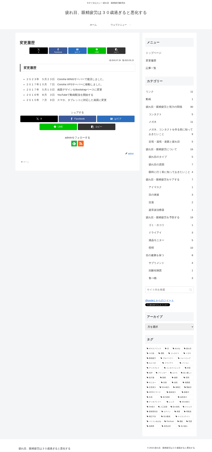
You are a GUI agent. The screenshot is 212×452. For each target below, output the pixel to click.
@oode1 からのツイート (159, 300)
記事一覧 (151, 68)
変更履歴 (151, 60)
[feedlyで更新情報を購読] (74, 143)
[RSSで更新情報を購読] (81, 143)
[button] (116, 50)
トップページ (153, 52)
